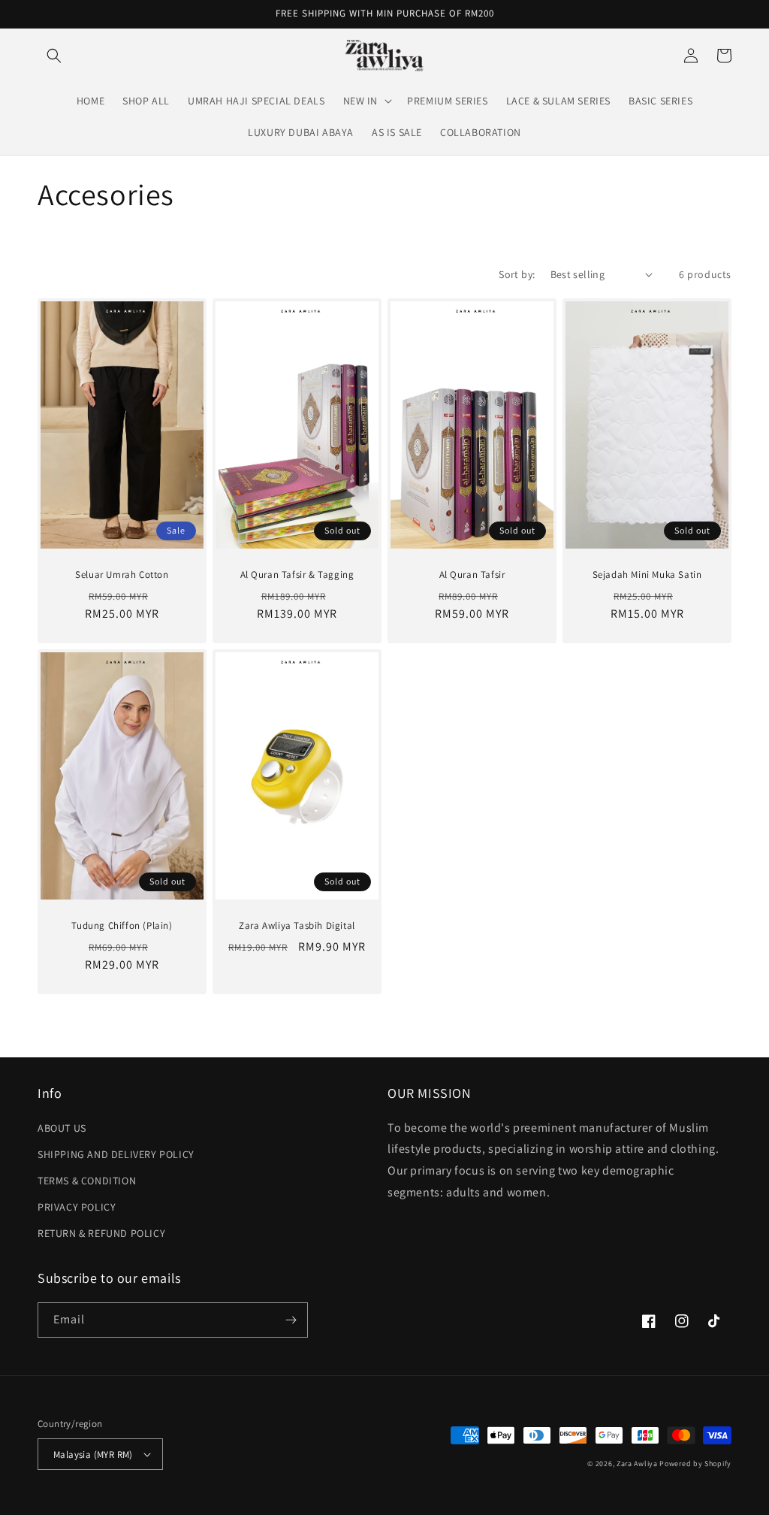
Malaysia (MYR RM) (93, 1454)
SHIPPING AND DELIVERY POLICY (116, 1154)
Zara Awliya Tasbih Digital (297, 926)
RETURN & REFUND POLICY (101, 1233)
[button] (54, 55)
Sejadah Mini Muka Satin (647, 575)
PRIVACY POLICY (77, 1207)
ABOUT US (62, 1128)
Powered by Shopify (695, 1463)
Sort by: (517, 274)
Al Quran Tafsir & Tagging (297, 575)
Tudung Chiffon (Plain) (121, 926)
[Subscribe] (290, 1320)
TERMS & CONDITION (87, 1180)
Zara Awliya (637, 1463)
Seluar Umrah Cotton (121, 575)
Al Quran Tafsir (472, 575)
